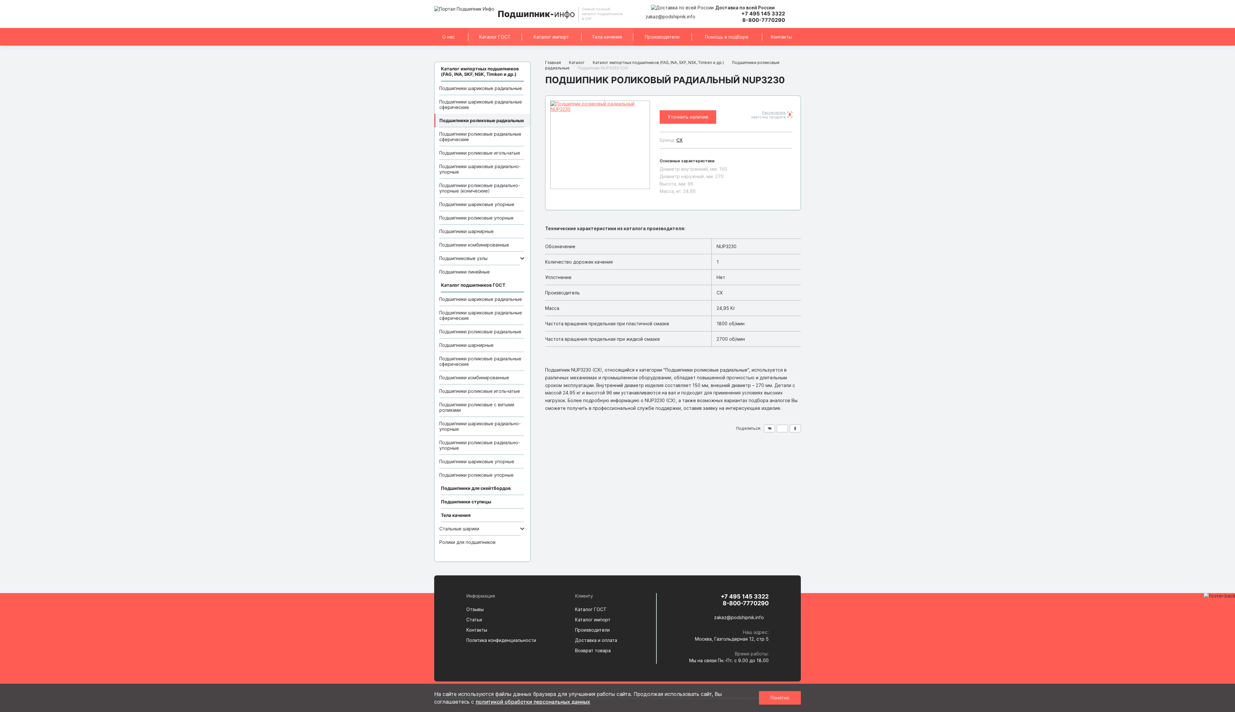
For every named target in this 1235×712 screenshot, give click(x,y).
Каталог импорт (551, 37)
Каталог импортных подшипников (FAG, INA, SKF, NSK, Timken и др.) (658, 62)
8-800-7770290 (763, 20)
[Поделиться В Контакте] (769, 428)
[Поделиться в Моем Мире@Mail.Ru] (782, 428)
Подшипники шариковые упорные (476, 204)
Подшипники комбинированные (474, 245)
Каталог (577, 62)
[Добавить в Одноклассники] (795, 428)
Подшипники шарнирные (466, 231)
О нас (448, 37)
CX (679, 140)
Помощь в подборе (726, 37)
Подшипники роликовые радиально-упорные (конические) (479, 188)
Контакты (781, 37)
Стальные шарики (459, 528)
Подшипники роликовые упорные (476, 218)
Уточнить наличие (688, 117)
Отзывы (475, 609)
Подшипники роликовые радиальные (481, 120)
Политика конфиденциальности (501, 640)
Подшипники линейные (464, 272)
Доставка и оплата (596, 640)
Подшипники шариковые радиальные (480, 88)
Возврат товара (593, 650)
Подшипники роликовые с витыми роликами (476, 407)
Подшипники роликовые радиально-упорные (479, 445)
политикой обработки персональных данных (533, 701)
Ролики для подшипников (467, 542)
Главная (553, 62)
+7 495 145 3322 (763, 13)
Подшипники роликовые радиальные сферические (480, 136)
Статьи (474, 619)
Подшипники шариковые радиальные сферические (480, 104)
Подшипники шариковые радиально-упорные (480, 169)
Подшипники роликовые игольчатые (479, 153)
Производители (662, 37)
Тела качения (607, 37)
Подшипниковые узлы (463, 258)
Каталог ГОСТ (495, 37)
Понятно (780, 697)
